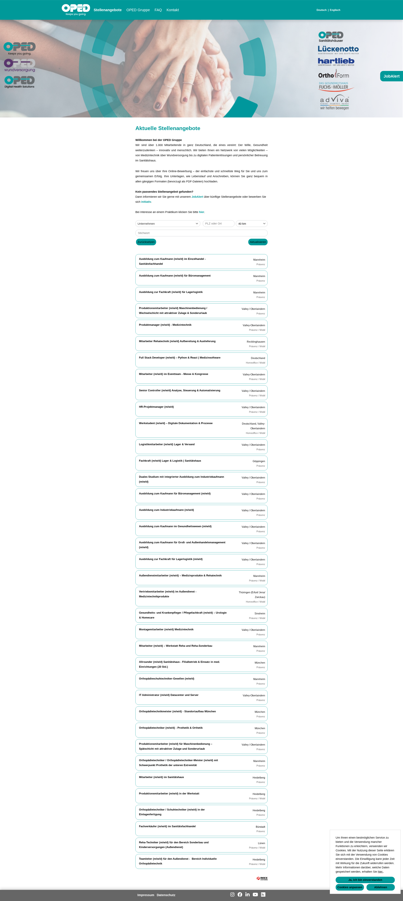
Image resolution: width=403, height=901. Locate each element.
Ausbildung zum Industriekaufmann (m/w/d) (166, 509)
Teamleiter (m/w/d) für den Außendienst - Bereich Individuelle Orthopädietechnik (178, 861)
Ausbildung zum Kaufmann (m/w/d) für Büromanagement (175, 275)
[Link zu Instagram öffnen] (232, 894)
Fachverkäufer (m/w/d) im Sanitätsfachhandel (167, 826)
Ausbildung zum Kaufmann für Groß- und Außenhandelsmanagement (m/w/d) (182, 545)
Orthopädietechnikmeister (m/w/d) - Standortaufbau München (177, 711)
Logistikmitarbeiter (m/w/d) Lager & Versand (167, 444)
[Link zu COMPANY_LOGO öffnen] (76, 10)
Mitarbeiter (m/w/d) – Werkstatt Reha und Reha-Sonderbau (175, 645)
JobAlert (197, 196)
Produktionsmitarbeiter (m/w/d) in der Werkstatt (169, 793)
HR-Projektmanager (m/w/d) (156, 406)
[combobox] (252, 223)
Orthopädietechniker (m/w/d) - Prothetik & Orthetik (171, 727)
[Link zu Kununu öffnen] (263, 894)
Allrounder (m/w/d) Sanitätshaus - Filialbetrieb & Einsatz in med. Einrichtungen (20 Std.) (179, 664)
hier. (380, 871)
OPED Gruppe (138, 10)
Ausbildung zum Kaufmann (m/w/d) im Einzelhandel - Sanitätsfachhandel (172, 261)
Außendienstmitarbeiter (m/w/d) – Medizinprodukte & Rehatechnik (180, 575)
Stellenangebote (108, 10)
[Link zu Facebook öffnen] (240, 894)
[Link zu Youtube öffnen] (255, 894)
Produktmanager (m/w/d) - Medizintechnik (165, 324)
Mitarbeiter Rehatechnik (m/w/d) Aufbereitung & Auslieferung (177, 341)
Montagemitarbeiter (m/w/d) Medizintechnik (166, 629)
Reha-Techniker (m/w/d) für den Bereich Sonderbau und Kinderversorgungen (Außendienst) (174, 845)
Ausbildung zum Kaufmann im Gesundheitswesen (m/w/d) (175, 526)
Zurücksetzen (146, 242)
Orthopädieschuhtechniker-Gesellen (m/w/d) (166, 678)
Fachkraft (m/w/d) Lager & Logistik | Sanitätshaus (170, 460)
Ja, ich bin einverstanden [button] (365, 879)
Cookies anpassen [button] (349, 887)
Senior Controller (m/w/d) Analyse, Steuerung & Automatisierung (179, 390)
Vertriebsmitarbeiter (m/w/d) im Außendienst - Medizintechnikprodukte (167, 594)
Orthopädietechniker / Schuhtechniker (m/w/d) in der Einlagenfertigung (172, 812)
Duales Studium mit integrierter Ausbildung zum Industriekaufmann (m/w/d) (181, 479)
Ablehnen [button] (380, 887)
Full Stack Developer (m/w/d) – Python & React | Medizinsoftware (179, 357)
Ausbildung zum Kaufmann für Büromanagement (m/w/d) (175, 493)
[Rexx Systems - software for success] (262, 878)
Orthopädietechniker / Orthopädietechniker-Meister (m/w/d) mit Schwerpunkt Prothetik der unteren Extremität (178, 763)
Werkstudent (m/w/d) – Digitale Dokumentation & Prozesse (176, 423)
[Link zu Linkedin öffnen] (247, 894)
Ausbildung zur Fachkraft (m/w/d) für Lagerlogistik (171, 292)
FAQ (158, 10)
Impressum (145, 895)
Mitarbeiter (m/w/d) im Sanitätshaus (161, 777)
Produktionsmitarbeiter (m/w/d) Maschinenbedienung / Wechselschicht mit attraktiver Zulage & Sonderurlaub (173, 311)
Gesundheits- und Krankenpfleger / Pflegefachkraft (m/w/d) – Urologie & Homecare (183, 615)
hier (201, 212)
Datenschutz (166, 895)
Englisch (335, 10)
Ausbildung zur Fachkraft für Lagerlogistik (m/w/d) (171, 559)
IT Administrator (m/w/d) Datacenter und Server (169, 695)
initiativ (146, 201)
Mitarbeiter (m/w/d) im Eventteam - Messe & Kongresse (173, 374)
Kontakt (173, 10)
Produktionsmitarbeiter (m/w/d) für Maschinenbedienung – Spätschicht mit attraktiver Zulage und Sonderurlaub (175, 746)
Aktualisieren (258, 242)
